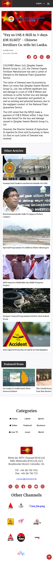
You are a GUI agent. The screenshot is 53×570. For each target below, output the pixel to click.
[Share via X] (35, 58)
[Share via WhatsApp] (42, 58)
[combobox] (40, 4)
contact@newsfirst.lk (26, 479)
